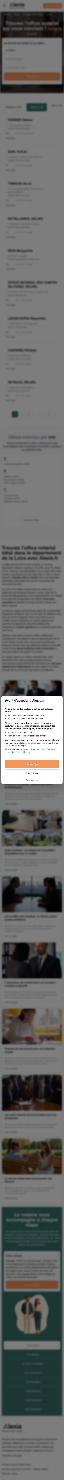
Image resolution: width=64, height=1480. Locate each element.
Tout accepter (32, 764)
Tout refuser (32, 773)
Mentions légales (31, 749)
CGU (43, 749)
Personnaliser (32, 780)
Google (25, 725)
